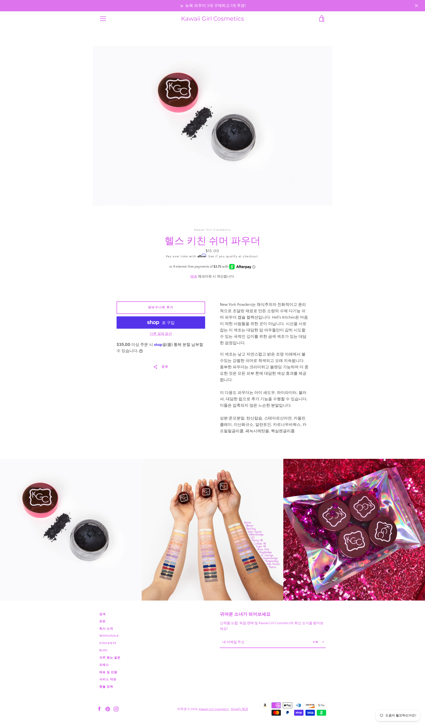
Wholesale (109, 635)
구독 (316, 642)
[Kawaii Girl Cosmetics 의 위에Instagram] (116, 709)
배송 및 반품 (108, 672)
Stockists (107, 643)
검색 (102, 614)
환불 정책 (106, 686)
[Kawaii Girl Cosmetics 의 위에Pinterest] (107, 709)
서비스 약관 (107, 679)
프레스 (104, 664)
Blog (103, 650)
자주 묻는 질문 (110, 657)
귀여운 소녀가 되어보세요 (245, 614)
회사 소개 (106, 628)
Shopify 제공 (239, 709)
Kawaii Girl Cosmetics (212, 18)
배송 (193, 276)
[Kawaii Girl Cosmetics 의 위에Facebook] (99, 709)
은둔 (102, 621)
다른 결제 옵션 (161, 334)
